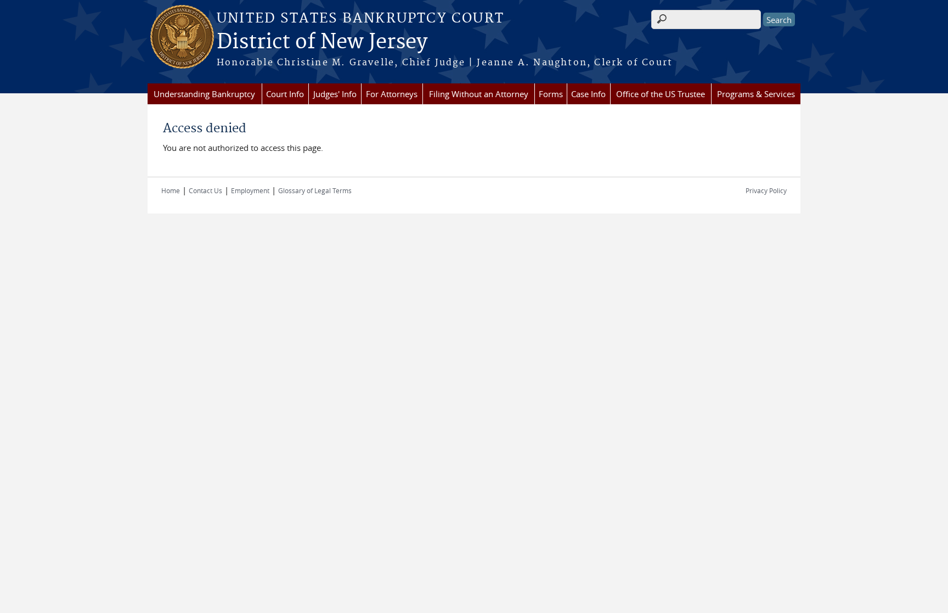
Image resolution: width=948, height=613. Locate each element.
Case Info (588, 93)
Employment (250, 190)
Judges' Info (335, 93)
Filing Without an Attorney (478, 93)
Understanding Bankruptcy (204, 93)
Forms (551, 93)
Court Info (285, 93)
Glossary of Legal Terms (315, 190)
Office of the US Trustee (660, 93)
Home (170, 190)
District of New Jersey (322, 42)
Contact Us (205, 190)
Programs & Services (756, 93)
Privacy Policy (766, 190)
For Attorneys (391, 93)
